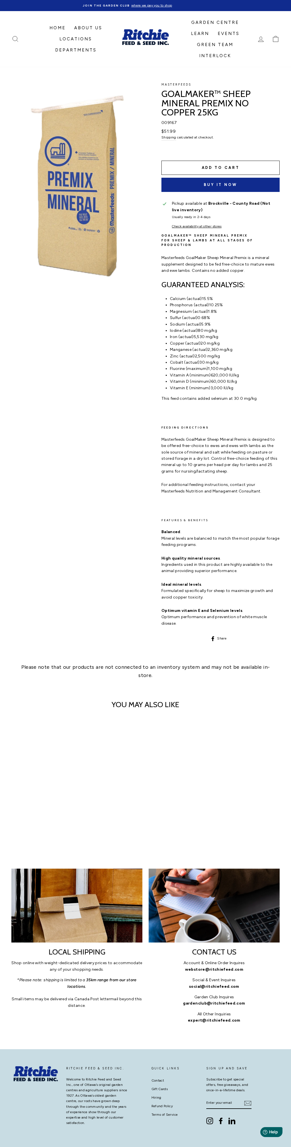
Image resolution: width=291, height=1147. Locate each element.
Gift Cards (159, 1089)
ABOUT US (88, 27)
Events (229, 33)
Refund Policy (162, 1106)
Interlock (215, 55)
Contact (157, 1080)
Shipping (168, 137)
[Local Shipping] (76, 905)
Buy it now (220, 185)
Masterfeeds (176, 84)
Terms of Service (164, 1115)
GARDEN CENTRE (215, 22)
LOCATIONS (75, 39)
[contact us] (214, 905)
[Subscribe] (247, 1103)
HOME (57, 27)
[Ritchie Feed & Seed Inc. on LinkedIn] (231, 1120)
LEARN (200, 33)
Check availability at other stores (197, 226)
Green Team (215, 44)
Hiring (156, 1098)
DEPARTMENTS (76, 50)
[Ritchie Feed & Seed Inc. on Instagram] (209, 1120)
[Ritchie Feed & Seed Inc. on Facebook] (220, 1120)
